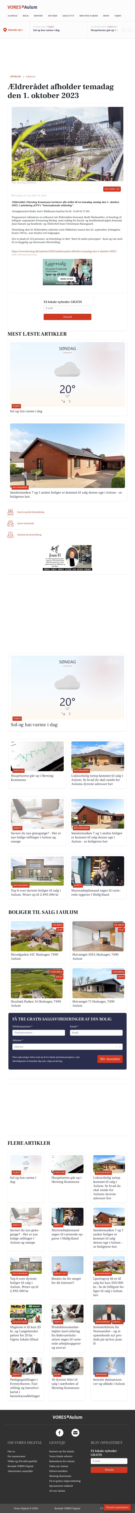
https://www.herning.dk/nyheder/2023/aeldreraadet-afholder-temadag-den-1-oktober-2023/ (64, 251)
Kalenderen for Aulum (62, 1461)
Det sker (52, 16)
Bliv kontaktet (110, 1059)
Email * (74, 1026)
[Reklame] (67, 272)
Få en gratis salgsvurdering (65, 1481)
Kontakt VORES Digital (20, 1466)
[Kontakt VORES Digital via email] (75, 1433)
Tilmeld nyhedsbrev (117, 1507)
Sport (106, 16)
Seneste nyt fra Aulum (61, 1451)
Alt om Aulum (57, 1490)
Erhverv (38, 16)
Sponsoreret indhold (61, 1486)
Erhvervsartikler (58, 1471)
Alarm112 (12, 16)
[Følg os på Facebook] (60, 1433)
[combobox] (14, 1047)
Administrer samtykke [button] (20, 1471)
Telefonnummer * (22, 1026)
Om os (11, 1451)
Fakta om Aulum (58, 1466)
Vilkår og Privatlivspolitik (22, 1461)
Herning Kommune (60, 1476)
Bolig (26, 16)
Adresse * (17, 1040)
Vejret (117, 16)
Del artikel (110, 189)
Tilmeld (67, 317)
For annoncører (16, 1456)
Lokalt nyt (68, 16)
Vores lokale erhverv (61, 1456)
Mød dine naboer (88, 16)
